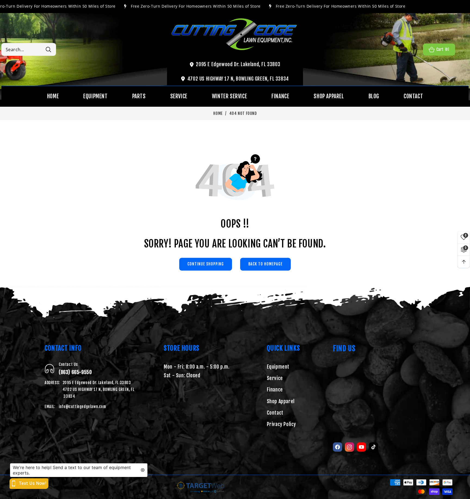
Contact (275, 413)
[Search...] (48, 49)
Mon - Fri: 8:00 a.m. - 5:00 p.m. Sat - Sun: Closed (196, 371)
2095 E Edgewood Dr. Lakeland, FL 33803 (238, 64)
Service (275, 378)
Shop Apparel (281, 401)
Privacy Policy (281, 424)
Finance (275, 390)
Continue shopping (205, 264)
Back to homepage (265, 264)
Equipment (278, 367)
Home (217, 113)
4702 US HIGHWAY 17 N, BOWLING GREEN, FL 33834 (238, 79)
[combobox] (29, 49)
